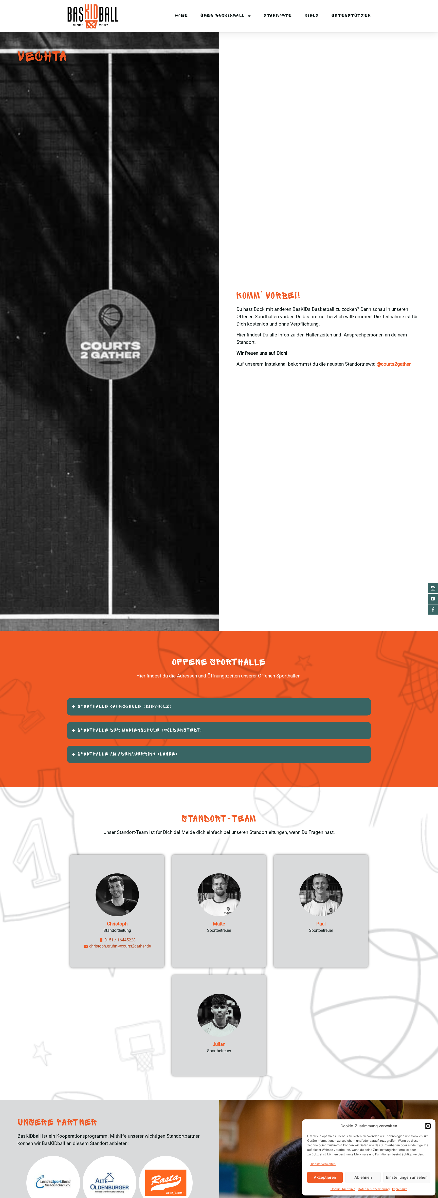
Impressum (399, 1189)
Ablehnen (363, 1177)
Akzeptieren (325, 1177)
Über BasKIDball (222, 15)
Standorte (278, 15)
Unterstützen (351, 15)
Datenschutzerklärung (374, 1189)
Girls (312, 15)
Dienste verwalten (323, 1164)
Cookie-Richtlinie (343, 1189)
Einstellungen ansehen (407, 1177)
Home (181, 15)
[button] (427, 1126)
